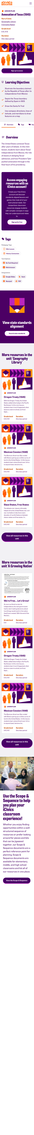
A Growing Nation (8, 24)
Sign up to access (17, 71)
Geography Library (9, 21)
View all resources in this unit (17, 537)
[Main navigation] (30, 3)
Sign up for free (17, 222)
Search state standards (17, 333)
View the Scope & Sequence (16, 880)
